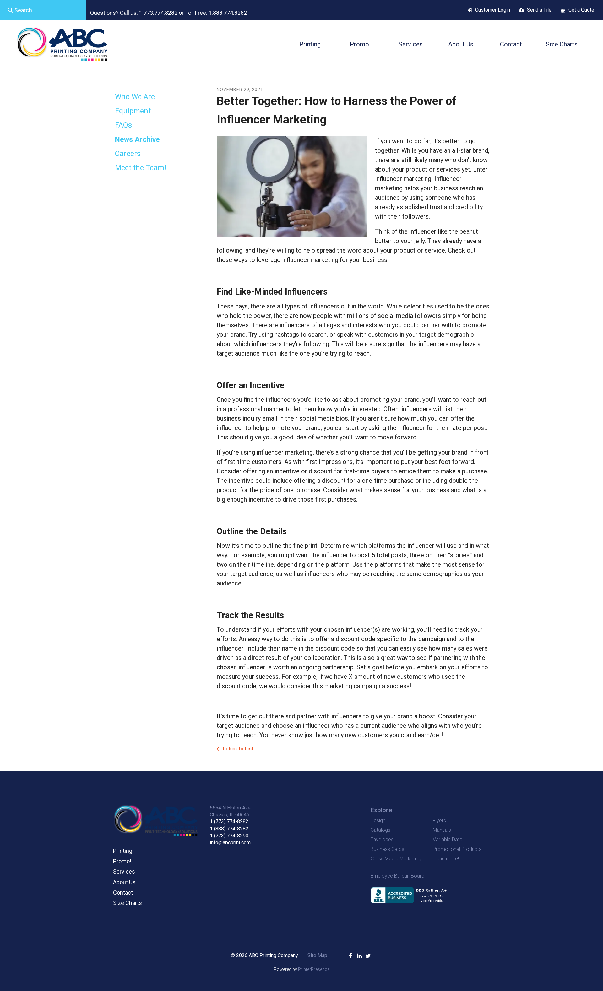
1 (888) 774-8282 (229, 829)
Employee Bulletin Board (397, 876)
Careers (128, 154)
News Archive (137, 139)
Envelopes (382, 839)
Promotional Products (457, 849)
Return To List (237, 749)
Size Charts (562, 44)
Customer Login (492, 10)
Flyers (439, 821)
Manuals (442, 830)
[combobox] (42, 10)
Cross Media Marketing (396, 859)
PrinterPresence (313, 969)
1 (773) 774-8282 (229, 822)
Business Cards (387, 849)
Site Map (317, 955)
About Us (460, 44)
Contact (511, 44)
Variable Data (447, 839)
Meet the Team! (140, 168)
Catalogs (380, 830)
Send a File (539, 10)
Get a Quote (581, 10)
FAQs (123, 125)
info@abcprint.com (230, 843)
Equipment (133, 111)
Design (378, 821)
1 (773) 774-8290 (229, 836)
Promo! (360, 44)
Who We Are (135, 97)
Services (411, 44)
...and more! (446, 859)
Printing (310, 44)
